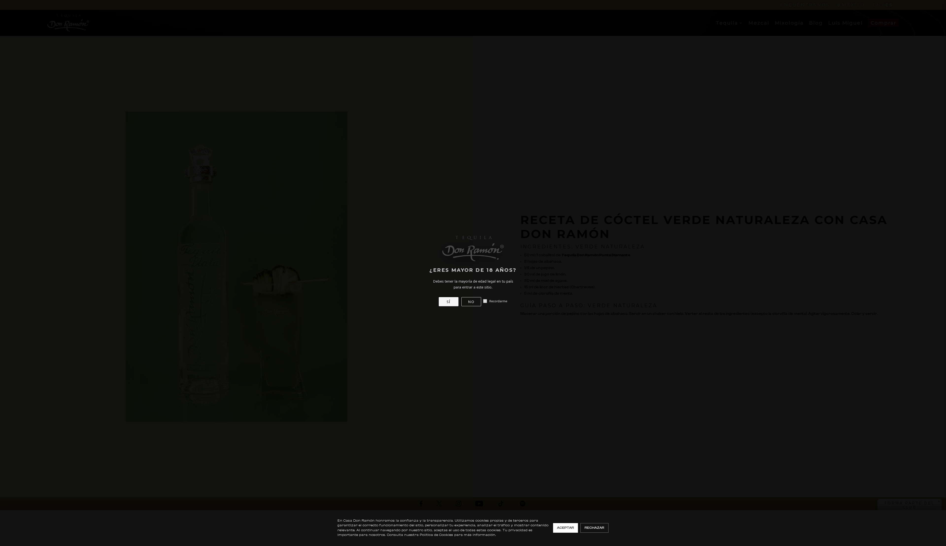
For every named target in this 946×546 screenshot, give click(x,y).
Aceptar (565, 528)
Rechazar (594, 528)
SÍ (449, 301)
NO (471, 301)
